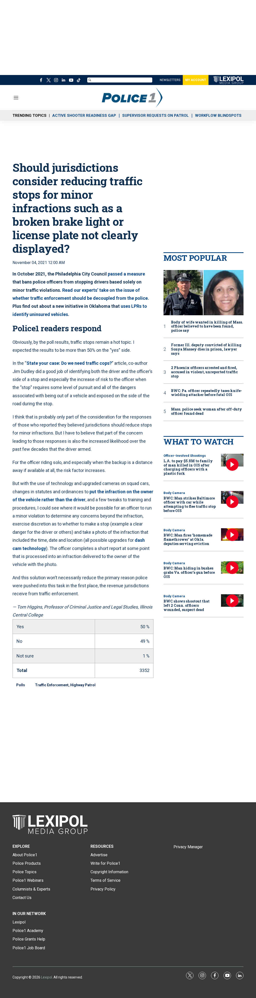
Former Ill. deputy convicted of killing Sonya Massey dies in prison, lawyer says (206, 349)
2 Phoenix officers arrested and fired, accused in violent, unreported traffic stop (204, 372)
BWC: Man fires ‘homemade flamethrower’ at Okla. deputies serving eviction (188, 539)
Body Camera (174, 493)
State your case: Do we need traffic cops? (69, 363)
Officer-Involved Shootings (185, 456)
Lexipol (46, 977)
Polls (20, 685)
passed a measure (126, 273)
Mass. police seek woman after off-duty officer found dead (206, 411)
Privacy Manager (188, 846)
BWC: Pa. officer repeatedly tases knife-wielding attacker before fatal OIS (206, 393)
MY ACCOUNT (195, 80)
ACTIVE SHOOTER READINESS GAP (84, 115)
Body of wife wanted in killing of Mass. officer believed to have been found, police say (207, 326)
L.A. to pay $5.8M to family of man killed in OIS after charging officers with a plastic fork (188, 467)
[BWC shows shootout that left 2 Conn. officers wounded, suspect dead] (232, 600)
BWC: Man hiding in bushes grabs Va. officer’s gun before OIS (189, 572)
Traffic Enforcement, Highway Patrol (65, 685)
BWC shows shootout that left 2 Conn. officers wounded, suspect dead (187, 605)
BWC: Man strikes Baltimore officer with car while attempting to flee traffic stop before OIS (190, 504)
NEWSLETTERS (170, 80)
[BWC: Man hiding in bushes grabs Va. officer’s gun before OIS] (232, 567)
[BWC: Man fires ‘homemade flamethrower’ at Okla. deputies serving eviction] (232, 534)
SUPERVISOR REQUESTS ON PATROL (155, 115)
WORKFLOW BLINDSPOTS (218, 115)
